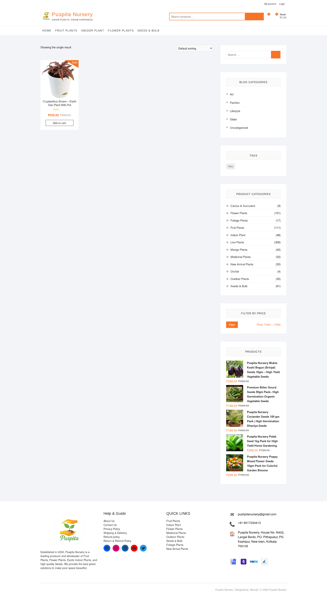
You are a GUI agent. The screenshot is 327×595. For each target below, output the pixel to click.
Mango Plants (239, 250)
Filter (232, 325)
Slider (233, 119)
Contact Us (110, 525)
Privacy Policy (112, 529)
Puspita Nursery (72, 14)
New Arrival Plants (241, 264)
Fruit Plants (66, 30)
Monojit (254, 589)
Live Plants (237, 242)
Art (232, 94)
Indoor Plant (92, 30)
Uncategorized (239, 128)
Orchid (234, 271)
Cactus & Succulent (242, 206)
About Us (109, 521)
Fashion (235, 103)
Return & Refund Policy (117, 541)
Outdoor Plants (239, 279)
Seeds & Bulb (148, 30)
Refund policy (112, 537)
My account (270, 3)
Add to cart (59, 123)
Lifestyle (235, 111)
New (230, 166)
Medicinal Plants (240, 257)
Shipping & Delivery (115, 533)
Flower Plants (121, 30)
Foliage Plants (239, 220)
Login (282, 3)
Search (254, 16)
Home (46, 30)
